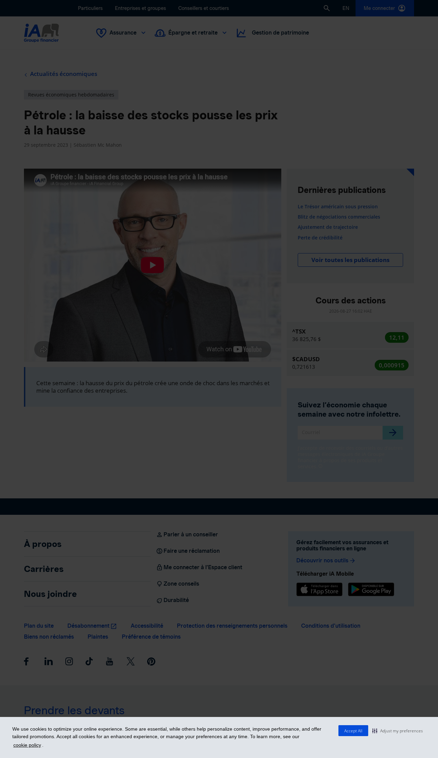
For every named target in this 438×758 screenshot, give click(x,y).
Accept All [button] (353, 731)
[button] (397, 730)
